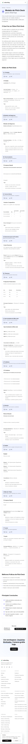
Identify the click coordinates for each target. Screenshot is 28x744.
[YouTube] (9, 667)
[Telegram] (12, 667)
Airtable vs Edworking (5, 722)
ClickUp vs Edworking (5, 720)
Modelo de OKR (19, 628)
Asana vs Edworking (5, 718)
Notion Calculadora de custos (21, 706)
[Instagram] (4, 667)
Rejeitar (16, 740)
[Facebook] (2, 667)
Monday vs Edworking (5, 728)
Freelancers (3, 677)
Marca (2, 705)
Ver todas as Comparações (6, 716)
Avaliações (17, 681)
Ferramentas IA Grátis (5, 697)
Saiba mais (15, 737)
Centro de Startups (5, 695)
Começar (14, 649)
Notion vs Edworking (5, 731)
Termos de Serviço (18, 716)
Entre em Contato (18, 679)
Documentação (18, 677)
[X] (7, 667)
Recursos (8, 7)
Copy (6, 76)
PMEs (2, 675)
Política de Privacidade (19, 718)
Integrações (3, 703)
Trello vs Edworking (5, 724)
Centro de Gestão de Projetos (7, 693)
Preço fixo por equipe (19, 695)
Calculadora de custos (19, 693)
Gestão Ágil (3, 685)
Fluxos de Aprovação (5, 687)
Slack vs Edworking (5, 726)
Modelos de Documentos (7, 629)
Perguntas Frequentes (19, 675)
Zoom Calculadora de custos (21, 710)
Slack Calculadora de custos (21, 704)
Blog (2, 699)
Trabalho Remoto (4, 681)
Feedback (17, 673)
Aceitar (6, 740)
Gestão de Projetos (5, 679)
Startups (3, 7)
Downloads (3, 701)
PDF (11, 76)
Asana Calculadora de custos (21, 708)
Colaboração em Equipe (6, 683)
